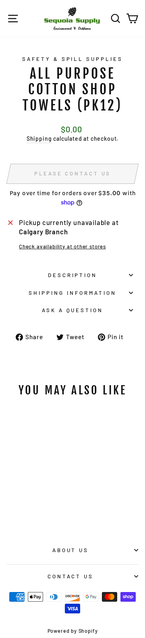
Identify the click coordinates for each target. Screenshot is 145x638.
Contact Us (71, 576)
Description (72, 275)
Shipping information (72, 293)
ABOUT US (70, 550)
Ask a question (73, 310)
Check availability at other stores (62, 246)
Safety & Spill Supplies (72, 59)
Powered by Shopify (73, 631)
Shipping (39, 138)
